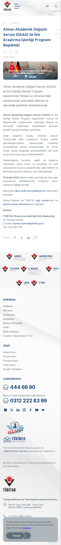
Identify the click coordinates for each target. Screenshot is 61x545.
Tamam (16, 535)
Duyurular (15, 23)
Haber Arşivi (9, 352)
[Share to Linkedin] (28, 237)
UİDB (26, 282)
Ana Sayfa (7, 22)
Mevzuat (7, 310)
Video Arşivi (9, 365)
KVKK (6, 327)
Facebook (30, 410)
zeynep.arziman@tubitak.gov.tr (28, 223)
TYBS (42, 282)
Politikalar (8, 306)
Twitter (11, 410)
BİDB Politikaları (11, 331)
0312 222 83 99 (28, 401)
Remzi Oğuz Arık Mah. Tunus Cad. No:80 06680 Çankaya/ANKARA (26, 506)
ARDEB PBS (45, 256)
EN (47, 6)
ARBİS (17, 256)
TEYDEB (14, 268)
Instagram (24, 410)
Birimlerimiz (9, 319)
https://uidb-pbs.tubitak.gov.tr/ (30, 190)
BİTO (56, 268)
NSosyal (5, 410)
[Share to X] (21, 237)
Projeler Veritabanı (12, 369)
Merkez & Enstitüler (13, 323)
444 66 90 (22, 387)
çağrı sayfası (42, 200)
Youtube (36, 410)
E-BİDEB (33, 268)
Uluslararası (9, 314)
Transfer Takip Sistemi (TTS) (18, 336)
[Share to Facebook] (15, 237)
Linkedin (18, 410)
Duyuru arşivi (9, 356)
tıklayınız (27, 528)
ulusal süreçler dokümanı (16, 204)
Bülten (43, 410)
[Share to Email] (35, 237)
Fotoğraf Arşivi (10, 360)
